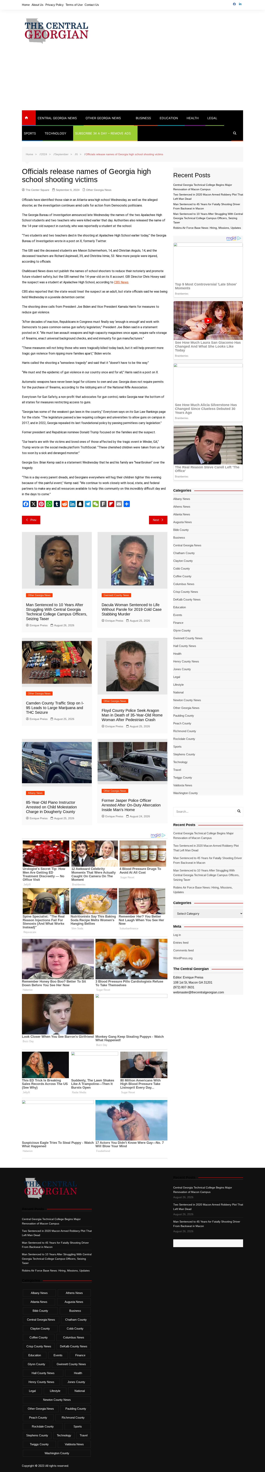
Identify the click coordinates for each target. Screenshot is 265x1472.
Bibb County (181, 529)
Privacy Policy (54, 4)
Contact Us (92, 4)
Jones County (182, 669)
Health (193, 118)
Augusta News (182, 522)
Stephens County (184, 754)
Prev (33, 520)
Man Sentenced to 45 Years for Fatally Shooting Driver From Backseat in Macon (207, 860)
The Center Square (37, 189)
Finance (178, 622)
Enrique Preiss (39, 625)
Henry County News (186, 661)
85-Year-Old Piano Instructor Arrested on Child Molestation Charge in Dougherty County (51, 807)
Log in (177, 934)
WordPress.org (182, 958)
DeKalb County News (187, 599)
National (178, 692)
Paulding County (183, 715)
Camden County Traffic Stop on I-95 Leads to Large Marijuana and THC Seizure (55, 708)
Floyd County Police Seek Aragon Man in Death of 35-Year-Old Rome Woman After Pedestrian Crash (132, 715)
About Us (37, 4)
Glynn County (182, 630)
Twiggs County (182, 777)
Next (156, 520)
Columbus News (183, 584)
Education (169, 118)
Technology (55, 133)
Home (26, 4)
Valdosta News (182, 785)
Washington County (185, 793)
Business (143, 118)
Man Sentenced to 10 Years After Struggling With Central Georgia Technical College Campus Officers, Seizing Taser (208, 218)
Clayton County (183, 560)
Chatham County (184, 553)
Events (177, 615)
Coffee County (182, 576)
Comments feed (183, 950)
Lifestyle (178, 684)
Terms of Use (74, 4)
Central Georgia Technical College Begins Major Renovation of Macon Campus (203, 836)
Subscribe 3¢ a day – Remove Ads (103, 133)
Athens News (181, 506)
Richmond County (184, 731)
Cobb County (181, 568)
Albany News (35, 793)
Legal (212, 118)
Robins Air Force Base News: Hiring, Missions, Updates (207, 227)
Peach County (182, 723)
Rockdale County (184, 738)
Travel (177, 769)
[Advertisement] (132, 81)
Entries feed (180, 942)
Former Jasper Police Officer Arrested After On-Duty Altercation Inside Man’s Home (131, 805)
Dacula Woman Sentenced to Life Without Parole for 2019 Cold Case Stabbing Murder (132, 609)
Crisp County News (185, 591)
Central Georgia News (57, 118)
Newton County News (187, 700)
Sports (30, 133)
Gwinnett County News (116, 595)
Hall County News (184, 646)
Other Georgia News (103, 118)
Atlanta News (181, 514)
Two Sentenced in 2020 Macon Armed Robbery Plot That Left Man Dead (206, 848)
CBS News (121, 282)
